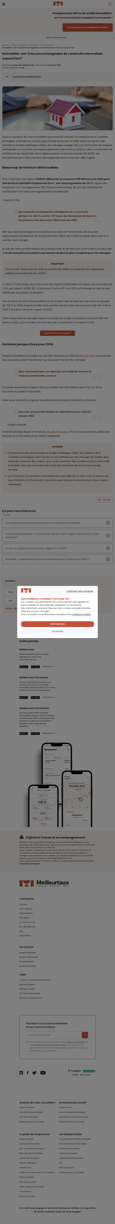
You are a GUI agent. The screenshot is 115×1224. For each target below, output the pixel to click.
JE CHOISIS (57, 631)
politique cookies (81, 614)
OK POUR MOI (57, 624)
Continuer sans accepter (56, 594)
